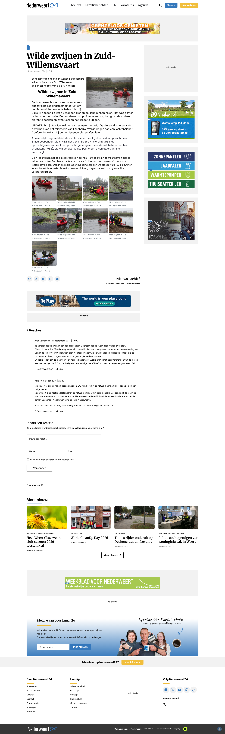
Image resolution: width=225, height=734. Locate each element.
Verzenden (39, 468)
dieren (117, 283)
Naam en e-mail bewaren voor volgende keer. (52, 459)
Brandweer (110, 283)
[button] (29, 279)
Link (60, 369)
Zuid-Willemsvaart (133, 283)
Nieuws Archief (128, 279)
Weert (123, 283)
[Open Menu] (174, 5)
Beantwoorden (45, 369)
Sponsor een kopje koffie (161, 619)
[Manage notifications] (219, 729)
